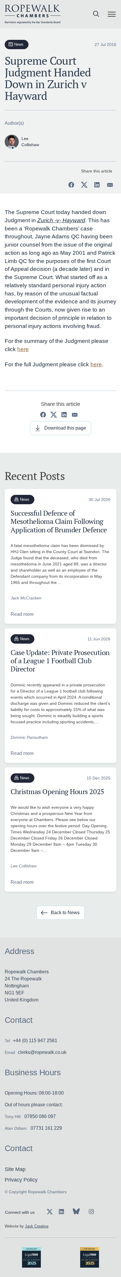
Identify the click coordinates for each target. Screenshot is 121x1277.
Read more (22, 614)
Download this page (65, 427)
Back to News (65, 912)
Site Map (15, 1169)
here (23, 349)
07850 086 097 (40, 1116)
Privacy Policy (21, 1180)
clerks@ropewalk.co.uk (42, 1052)
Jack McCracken (26, 598)
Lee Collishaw (23, 866)
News (19, 44)
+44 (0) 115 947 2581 (35, 1040)
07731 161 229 (46, 1128)
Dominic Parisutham (29, 737)
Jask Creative (36, 1226)
